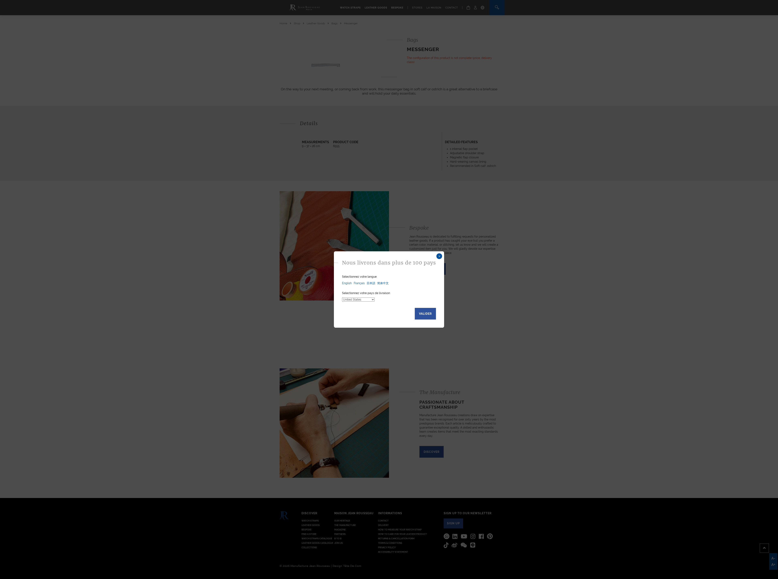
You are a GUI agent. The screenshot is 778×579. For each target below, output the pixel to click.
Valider (425, 313)
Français (359, 283)
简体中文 (383, 283)
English (347, 283)
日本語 (371, 283)
